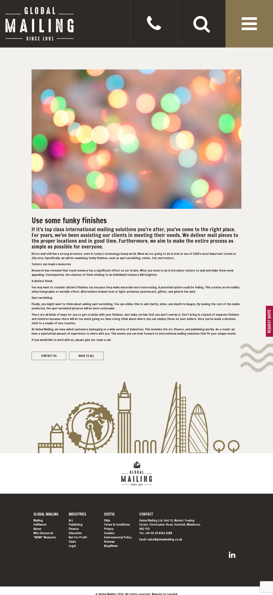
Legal (72, 546)
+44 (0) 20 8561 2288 (158, 533)
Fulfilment (40, 524)
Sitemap (109, 542)
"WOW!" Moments (44, 537)
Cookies (109, 533)
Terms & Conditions (117, 524)
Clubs (72, 542)
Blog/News (111, 546)
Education (75, 533)
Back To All (86, 356)
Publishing (76, 524)
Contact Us (49, 356)
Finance (74, 529)
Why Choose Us (43, 533)
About (37, 529)
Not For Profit (78, 537)
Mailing (38, 520)
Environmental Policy (117, 537)
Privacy (108, 529)
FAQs (107, 520)
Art (71, 520)
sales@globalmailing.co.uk (164, 539)
